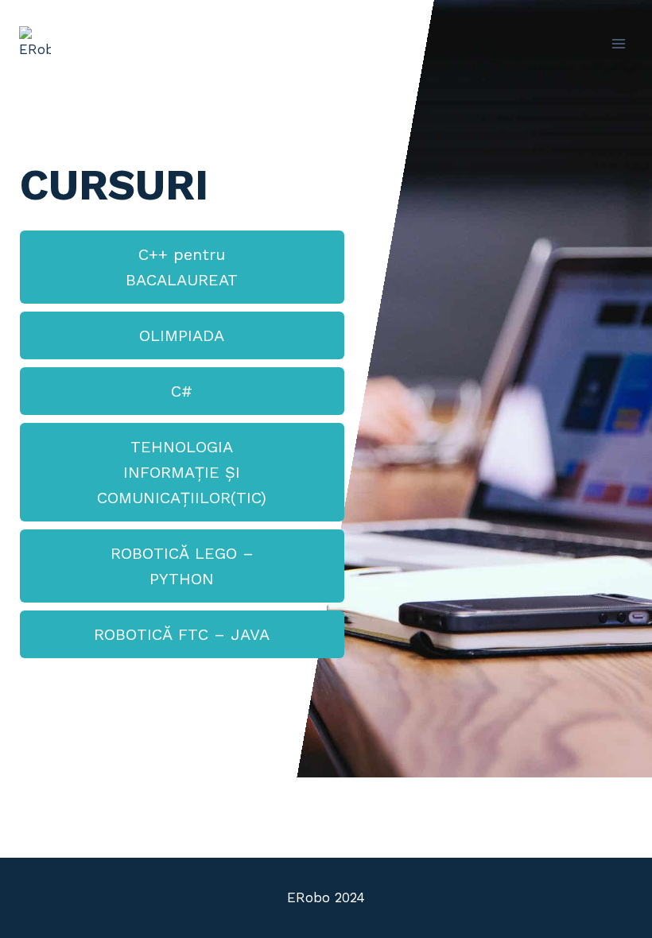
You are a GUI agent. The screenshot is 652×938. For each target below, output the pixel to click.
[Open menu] (618, 43)
